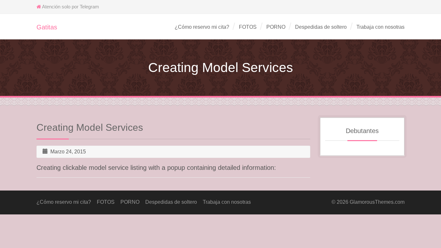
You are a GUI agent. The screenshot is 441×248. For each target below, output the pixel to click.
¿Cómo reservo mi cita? (202, 27)
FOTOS (248, 27)
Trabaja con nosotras (380, 27)
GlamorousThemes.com (377, 202)
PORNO (275, 27)
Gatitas (46, 27)
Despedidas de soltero (321, 27)
